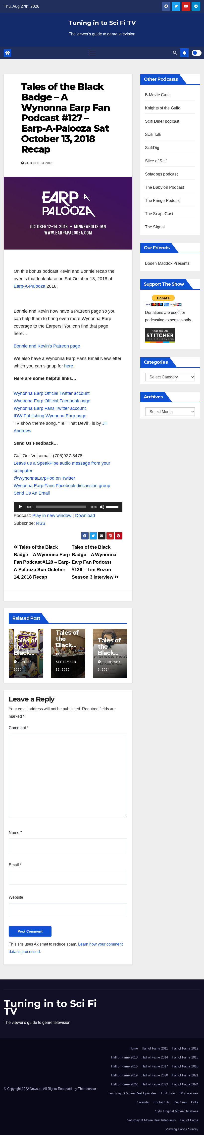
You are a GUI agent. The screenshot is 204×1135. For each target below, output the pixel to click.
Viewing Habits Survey (182, 1129)
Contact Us (161, 1102)
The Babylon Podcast (164, 187)
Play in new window (51, 515)
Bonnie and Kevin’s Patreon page (47, 346)
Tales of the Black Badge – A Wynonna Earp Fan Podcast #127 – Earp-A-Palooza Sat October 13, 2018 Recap (65, 118)
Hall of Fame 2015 (185, 1057)
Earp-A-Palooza (29, 286)
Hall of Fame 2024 (185, 1084)
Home (133, 1048)
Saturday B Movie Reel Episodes (132, 1093)
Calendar (143, 1102)
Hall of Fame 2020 (155, 1075)
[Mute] (102, 506)
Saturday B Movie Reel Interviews (151, 1120)
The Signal (155, 227)
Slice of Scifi (156, 161)
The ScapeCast (159, 214)
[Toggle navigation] (92, 53)
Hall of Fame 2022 (124, 1084)
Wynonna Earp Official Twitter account (52, 393)
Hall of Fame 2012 (185, 1048)
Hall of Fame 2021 (185, 1075)
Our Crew (180, 1102)
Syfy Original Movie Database (176, 1111)
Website (16, 897)
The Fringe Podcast (163, 200)
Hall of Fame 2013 (124, 1057)
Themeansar (87, 1089)
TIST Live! (168, 1093)
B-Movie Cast (157, 95)
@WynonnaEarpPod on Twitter (44, 478)
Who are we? (189, 1093)
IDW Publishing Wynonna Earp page (50, 415)
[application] (68, 507)
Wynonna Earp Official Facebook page (52, 400)
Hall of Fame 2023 (155, 1084)
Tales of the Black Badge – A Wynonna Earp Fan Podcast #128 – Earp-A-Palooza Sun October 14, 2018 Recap (42, 562)
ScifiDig (152, 148)
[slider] (113, 506)
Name (15, 832)
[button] (175, 53)
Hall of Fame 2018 (185, 1066)
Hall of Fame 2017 (155, 1066)
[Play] (20, 506)
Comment (18, 728)
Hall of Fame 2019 (124, 1075)
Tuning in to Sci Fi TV (102, 22)
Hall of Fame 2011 (155, 1048)
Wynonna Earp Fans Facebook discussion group (62, 485)
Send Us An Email (32, 493)
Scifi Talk (153, 134)
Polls (194, 1102)
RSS (40, 523)
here (68, 365)
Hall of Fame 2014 (155, 1057)
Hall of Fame (189, 1120)
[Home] (7, 53)
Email (15, 865)
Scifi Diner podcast (162, 121)
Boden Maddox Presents (167, 263)
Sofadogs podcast (161, 174)
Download (85, 515)
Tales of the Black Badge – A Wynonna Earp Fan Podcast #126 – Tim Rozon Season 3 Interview (94, 562)
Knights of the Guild (163, 108)
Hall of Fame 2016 (124, 1066)
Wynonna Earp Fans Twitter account (50, 408)
